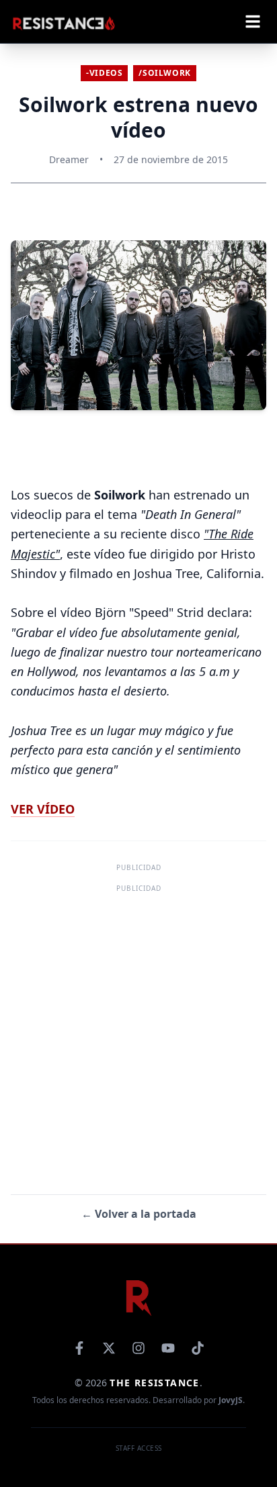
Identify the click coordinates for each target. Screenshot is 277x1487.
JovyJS (231, 1400)
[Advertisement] (138, 1034)
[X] (109, 1348)
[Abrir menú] (252, 21)
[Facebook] (79, 1348)
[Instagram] (138, 1348)
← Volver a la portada (138, 1213)
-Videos (104, 73)
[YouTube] (168, 1348)
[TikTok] (197, 1348)
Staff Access (139, 1448)
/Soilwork (164, 73)
